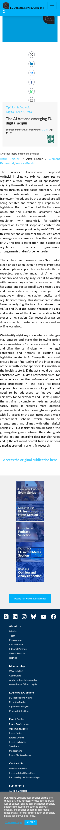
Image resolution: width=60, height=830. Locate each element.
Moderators (15, 750)
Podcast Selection (18, 711)
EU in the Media (17, 702)
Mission (13, 631)
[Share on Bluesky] (31, 73)
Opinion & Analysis (18, 107)
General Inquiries (18, 768)
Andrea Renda (25, 163)
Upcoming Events (18, 728)
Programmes (15, 640)
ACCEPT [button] (30, 822)
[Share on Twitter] (31, 54)
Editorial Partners (18, 648)
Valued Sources (17, 653)
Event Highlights (17, 741)
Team (12, 635)
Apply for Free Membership (30, 598)
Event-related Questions (22, 773)
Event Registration (19, 724)
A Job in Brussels (18, 790)
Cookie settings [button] (13, 822)
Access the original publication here (30, 460)
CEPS (45, 129)
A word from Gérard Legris (23, 684)
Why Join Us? (16, 671)
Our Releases (16, 644)
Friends (13, 657)
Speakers (14, 746)
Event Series (15, 733)
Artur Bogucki (10, 159)
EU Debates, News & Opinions (27, 7)
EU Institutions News (20, 697)
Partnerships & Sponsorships (24, 777)
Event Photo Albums (20, 755)
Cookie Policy (27, 815)
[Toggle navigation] (52, 5)
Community (15, 675)
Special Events (16, 737)
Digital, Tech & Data (19, 112)
